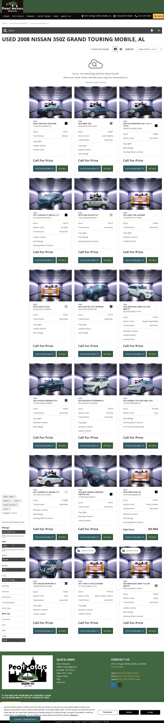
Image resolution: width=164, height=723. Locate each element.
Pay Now (158, 16)
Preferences (107, 712)
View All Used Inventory (95, 82)
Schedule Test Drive (65, 670)
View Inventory (63, 663)
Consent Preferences (25, 719)
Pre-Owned (18, 16)
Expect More (44, 16)
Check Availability (44, 168)
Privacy (77, 722)
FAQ (58, 679)
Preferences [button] (74, 715)
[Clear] (14, 513)
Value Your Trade (64, 673)
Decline (129, 712)
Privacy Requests (95, 722)
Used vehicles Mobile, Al (18, 23)
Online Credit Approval (66, 667)
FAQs (56, 16)
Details (62, 168)
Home (6, 16)
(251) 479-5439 (124, 673)
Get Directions (117, 667)
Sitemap (106, 722)
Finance (31, 16)
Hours (136, 673)
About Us (66, 16)
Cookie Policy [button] (22, 715)
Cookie (84, 722)
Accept (150, 712)
